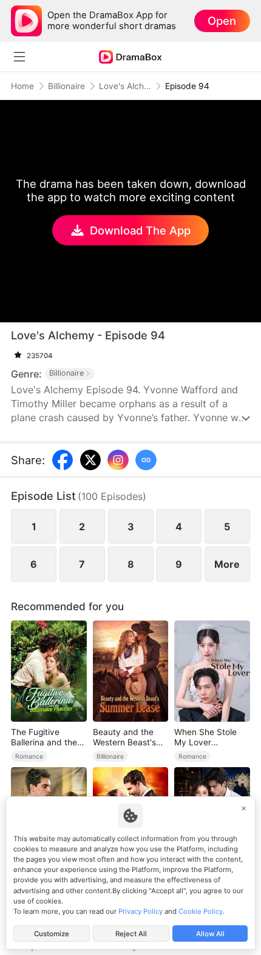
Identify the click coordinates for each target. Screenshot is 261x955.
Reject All (131, 934)
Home (22, 86)
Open (222, 20)
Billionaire (66, 86)
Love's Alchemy (125, 86)
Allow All (210, 934)
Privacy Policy (140, 911)
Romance (29, 756)
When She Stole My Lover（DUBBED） (205, 737)
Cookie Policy (200, 911)
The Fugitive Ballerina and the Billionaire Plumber (47, 737)
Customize (51, 934)
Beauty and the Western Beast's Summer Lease (124, 737)
